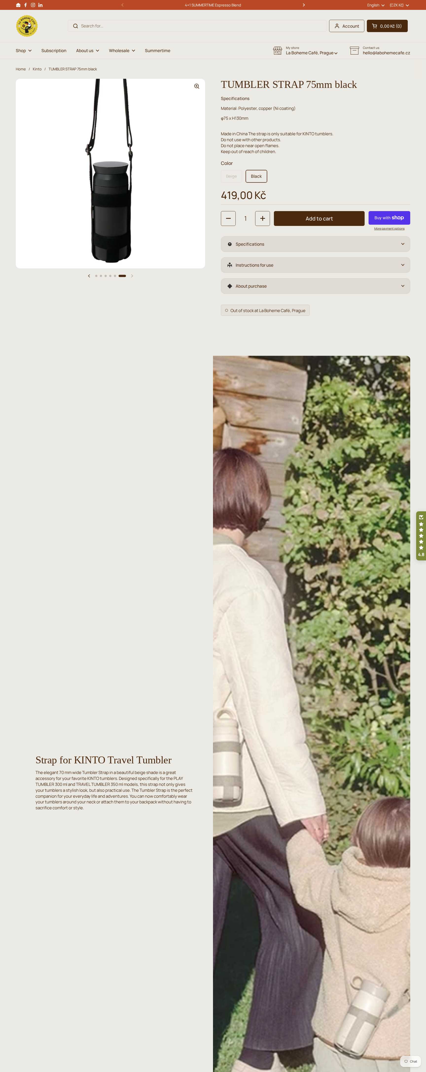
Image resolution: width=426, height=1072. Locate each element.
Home (21, 68)
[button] (387, 26)
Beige (231, 176)
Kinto (37, 68)
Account (350, 26)
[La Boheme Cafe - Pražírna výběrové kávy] (27, 26)
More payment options (389, 229)
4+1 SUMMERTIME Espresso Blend (213, 5)
